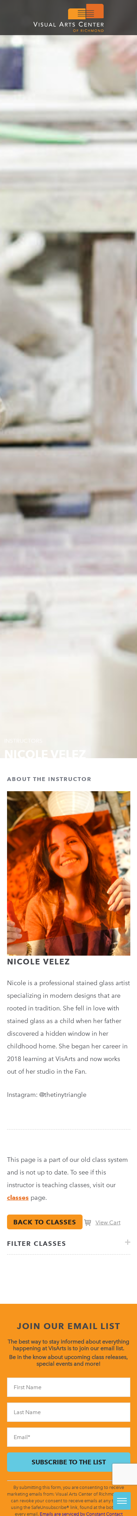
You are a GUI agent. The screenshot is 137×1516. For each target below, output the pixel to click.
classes (18, 1197)
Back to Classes (44, 1222)
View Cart (108, 1222)
